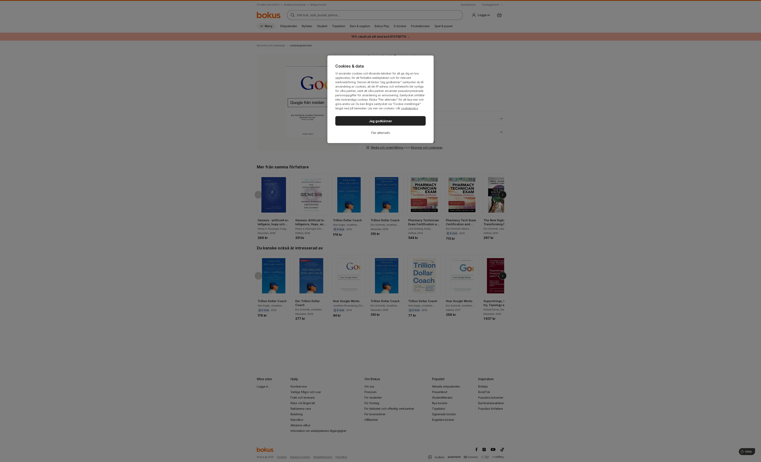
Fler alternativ (380, 133)
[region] (380, 99)
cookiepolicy (409, 108)
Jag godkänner (380, 121)
